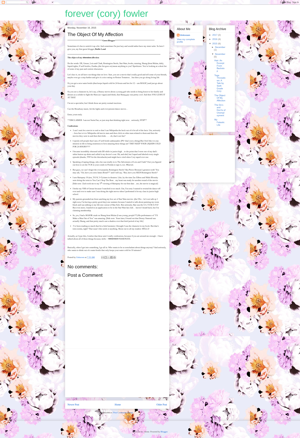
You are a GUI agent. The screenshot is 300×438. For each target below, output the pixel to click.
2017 (215, 35)
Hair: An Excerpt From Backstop (219, 65)
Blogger (164, 431)
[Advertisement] (117, 373)
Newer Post (73, 404)
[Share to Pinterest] (114, 257)
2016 (215, 39)
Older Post (161, 404)
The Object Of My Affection (219, 98)
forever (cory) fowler (106, 13)
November (220, 54)
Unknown (185, 35)
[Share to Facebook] (111, 257)
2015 (215, 43)
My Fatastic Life (219, 122)
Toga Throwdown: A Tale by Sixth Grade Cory (219, 83)
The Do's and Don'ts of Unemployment (219, 110)
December (220, 47)
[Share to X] (108, 257)
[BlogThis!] (105, 257)
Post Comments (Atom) (123, 412)
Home (118, 404)
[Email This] (102, 257)
